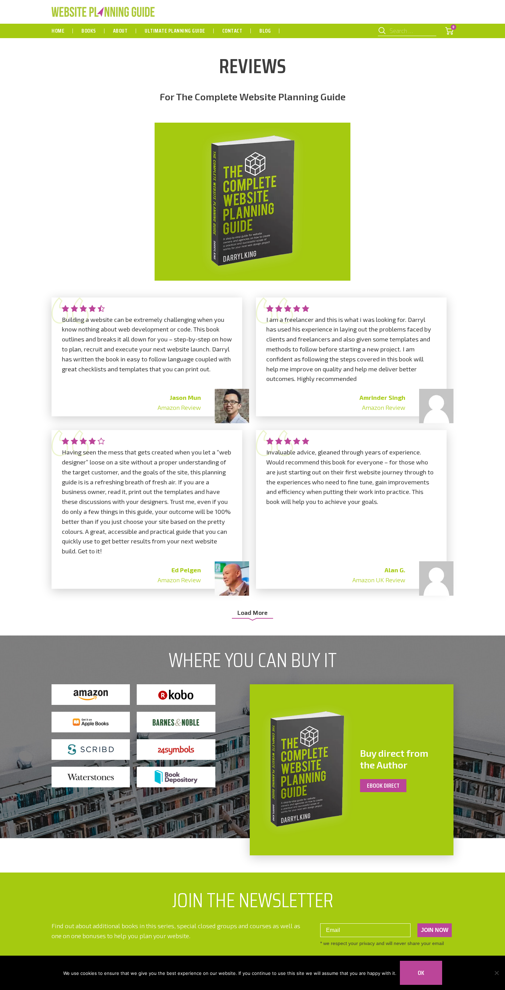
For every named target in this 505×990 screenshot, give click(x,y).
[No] (496, 972)
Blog (265, 30)
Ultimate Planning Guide (175, 30)
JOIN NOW (434, 930)
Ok (421, 973)
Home (58, 30)
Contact (232, 30)
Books (88, 30)
